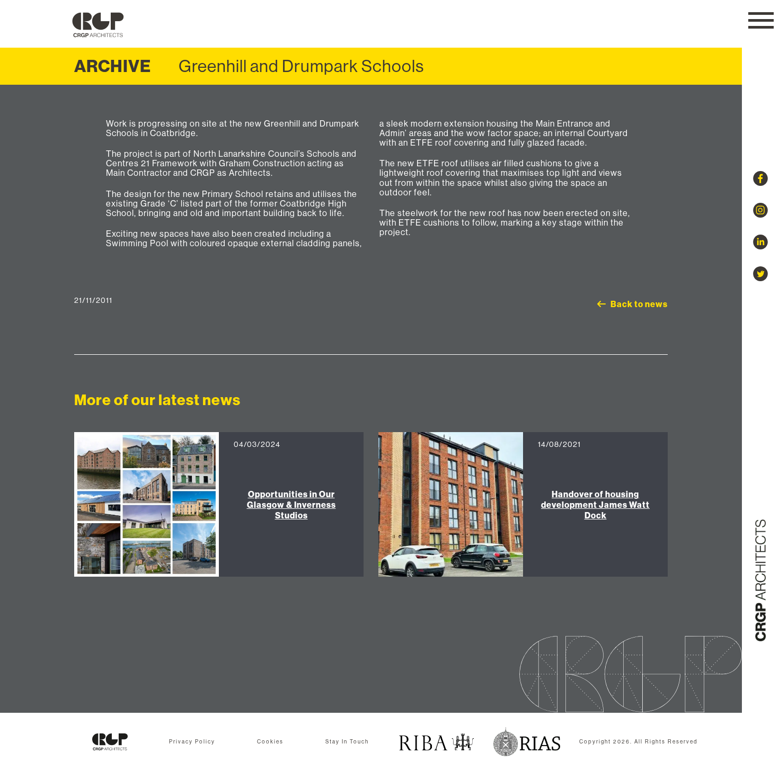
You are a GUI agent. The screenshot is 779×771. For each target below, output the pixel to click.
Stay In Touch (347, 741)
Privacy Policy (192, 741)
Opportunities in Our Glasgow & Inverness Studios (291, 505)
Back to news (639, 304)
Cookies (270, 741)
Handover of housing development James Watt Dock (595, 505)
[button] (761, 20)
